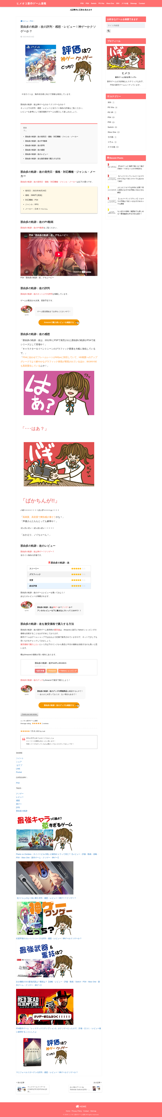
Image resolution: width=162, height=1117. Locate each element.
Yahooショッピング (69, 671)
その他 (112, 137)
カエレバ (44, 666)
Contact (142, 3)
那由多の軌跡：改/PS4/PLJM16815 (50, 663)
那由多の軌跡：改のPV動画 (36, 141)
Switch (93, 3)
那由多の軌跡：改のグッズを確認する (59, 707)
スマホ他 (125, 3)
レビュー (20, 799)
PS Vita (101, 3)
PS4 (87, 3)
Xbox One (110, 3)
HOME (82, 1108)
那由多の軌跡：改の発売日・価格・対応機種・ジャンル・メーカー (51, 137)
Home (68, 1113)
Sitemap (133, 3)
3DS (117, 3)
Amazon (52, 671)
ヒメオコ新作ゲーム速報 (31, 3)
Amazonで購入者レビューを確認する (59, 322)
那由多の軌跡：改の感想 (35, 150)
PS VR (112, 112)
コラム (112, 142)
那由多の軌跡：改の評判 (35, 145)
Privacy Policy (77, 1113)
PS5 (82, 3)
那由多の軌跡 (21, 813)
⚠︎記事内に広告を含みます (81, 10)
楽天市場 (40, 671)
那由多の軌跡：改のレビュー (36, 154)
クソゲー (20, 795)
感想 (18, 802)
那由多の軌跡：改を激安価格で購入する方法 (43, 159)
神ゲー (19, 806)
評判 (18, 809)
